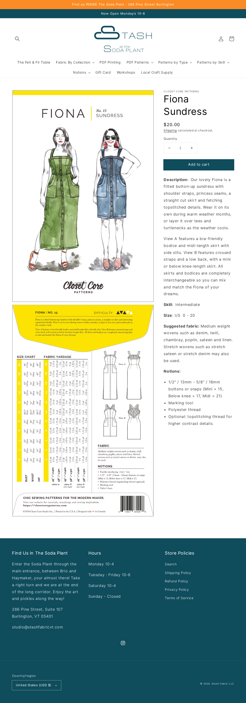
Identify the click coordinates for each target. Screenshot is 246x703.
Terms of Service (179, 598)
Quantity (170, 139)
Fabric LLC (227, 683)
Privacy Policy (177, 589)
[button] (17, 39)
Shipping (170, 130)
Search (171, 564)
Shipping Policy (178, 573)
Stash (215, 683)
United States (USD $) (33, 685)
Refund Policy (176, 581)
